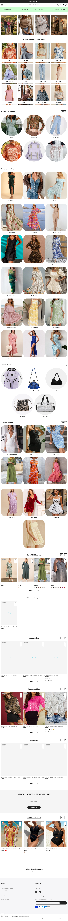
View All (63, 111)
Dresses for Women (5, 899)
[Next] (65, 554)
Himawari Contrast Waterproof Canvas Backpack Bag (11, 626)
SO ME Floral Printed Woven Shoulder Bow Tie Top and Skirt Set (35, 675)
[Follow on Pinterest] (40, 892)
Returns (2, 887)
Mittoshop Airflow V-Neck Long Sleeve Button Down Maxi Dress (30, 583)
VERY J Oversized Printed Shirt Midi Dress (9, 583)
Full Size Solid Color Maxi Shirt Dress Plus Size (43, 583)
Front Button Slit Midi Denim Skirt (51, 675)
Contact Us (37, 888)
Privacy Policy (4, 890)
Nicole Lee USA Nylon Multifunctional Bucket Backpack (33, 777)
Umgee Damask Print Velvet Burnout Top (9, 726)
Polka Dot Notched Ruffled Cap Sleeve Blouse (54, 726)
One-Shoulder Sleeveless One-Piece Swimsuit (32, 848)
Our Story (37, 887)
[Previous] (61, 554)
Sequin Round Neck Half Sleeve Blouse (30, 726)
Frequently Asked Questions (7, 888)
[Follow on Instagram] (36, 892)
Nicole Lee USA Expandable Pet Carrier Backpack (10, 777)
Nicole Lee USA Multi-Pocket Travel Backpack (54, 777)
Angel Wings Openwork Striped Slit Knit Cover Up (10, 848)
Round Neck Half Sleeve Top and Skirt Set (9, 675)
